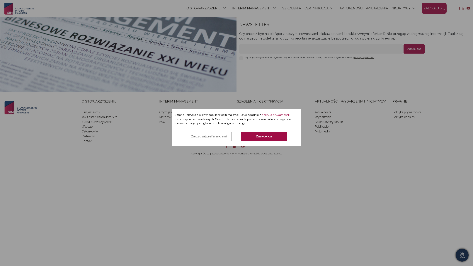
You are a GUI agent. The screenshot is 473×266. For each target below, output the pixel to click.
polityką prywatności (275, 115)
